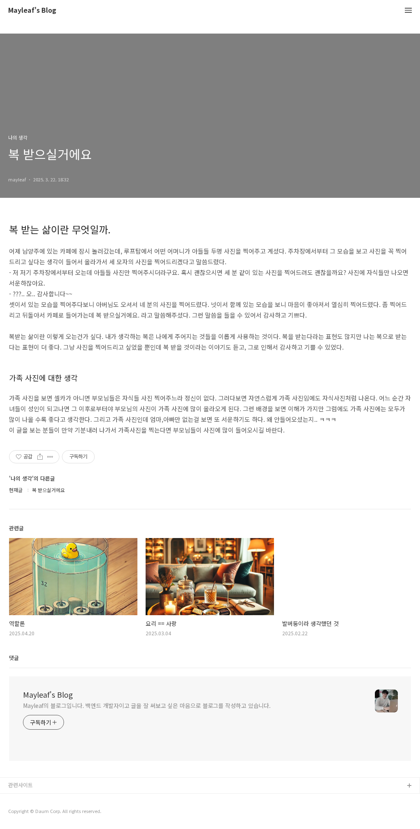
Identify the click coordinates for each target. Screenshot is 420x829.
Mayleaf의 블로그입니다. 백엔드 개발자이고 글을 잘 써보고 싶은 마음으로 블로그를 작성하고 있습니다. (147, 705)
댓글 (14, 658)
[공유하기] (40, 457)
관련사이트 (20, 785)
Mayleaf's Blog (32, 10)
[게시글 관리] (50, 457)
